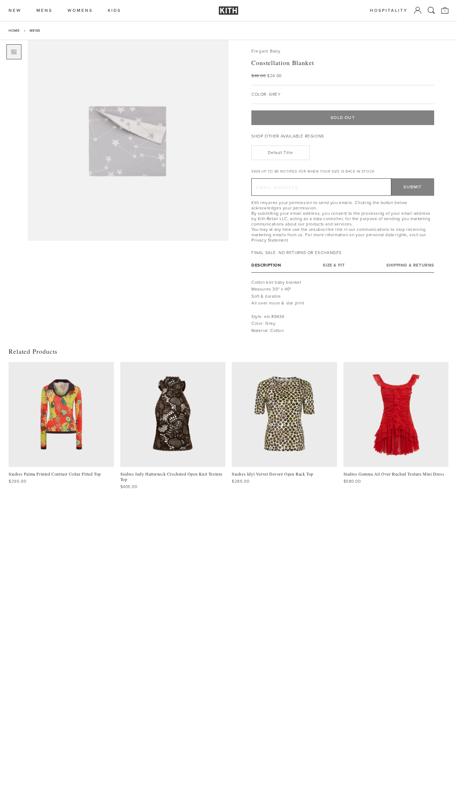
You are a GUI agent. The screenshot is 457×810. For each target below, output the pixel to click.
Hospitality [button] (389, 10)
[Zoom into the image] (128, 140)
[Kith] (228, 10)
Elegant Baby (266, 51)
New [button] (15, 10)
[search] (431, 10)
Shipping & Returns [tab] (410, 265)
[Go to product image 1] (13, 51)
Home (14, 30)
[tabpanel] (342, 306)
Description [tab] (266, 265)
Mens (35, 30)
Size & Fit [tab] (334, 265)
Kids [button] (114, 10)
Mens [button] (44, 10)
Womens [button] (80, 10)
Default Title (280, 152)
